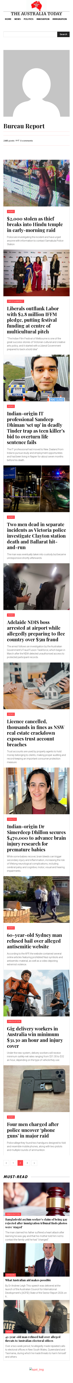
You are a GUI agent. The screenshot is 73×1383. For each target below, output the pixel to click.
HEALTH (12, 819)
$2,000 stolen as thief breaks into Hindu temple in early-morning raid (35, 224)
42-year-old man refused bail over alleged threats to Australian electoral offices (32, 1338)
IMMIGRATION (13, 1214)
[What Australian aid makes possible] (36, 1260)
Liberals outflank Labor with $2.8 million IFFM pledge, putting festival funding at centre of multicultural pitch (33, 319)
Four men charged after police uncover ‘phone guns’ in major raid (33, 1130)
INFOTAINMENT (15, 301)
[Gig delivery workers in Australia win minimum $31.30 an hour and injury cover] (36, 993)
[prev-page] (6, 1163)
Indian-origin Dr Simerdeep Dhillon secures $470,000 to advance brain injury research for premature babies (36, 837)
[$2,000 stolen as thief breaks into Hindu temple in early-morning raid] (36, 183)
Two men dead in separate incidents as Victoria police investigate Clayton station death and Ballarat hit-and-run (36, 535)
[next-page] (34, 1163)
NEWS (11, 211)
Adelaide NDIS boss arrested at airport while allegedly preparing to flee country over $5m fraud (36, 630)
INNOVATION (14, 1021)
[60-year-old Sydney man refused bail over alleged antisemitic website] (36, 899)
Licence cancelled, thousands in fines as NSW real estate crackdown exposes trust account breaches (35, 732)
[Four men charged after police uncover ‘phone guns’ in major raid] (36, 1088)
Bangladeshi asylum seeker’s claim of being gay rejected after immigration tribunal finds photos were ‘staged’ (36, 1223)
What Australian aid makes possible (28, 1280)
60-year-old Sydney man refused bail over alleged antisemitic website (34, 941)
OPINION (10, 1275)
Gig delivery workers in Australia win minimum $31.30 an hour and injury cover (35, 1037)
